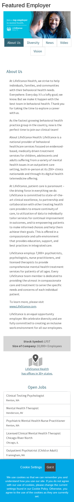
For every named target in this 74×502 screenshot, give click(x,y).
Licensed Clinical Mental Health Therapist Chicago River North (33, 437)
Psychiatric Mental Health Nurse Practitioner (35, 423)
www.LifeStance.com (22, 306)
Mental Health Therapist (22, 410)
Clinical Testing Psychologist (25, 398)
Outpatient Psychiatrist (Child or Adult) (32, 452)
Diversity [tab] (33, 42)
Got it (50, 467)
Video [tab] (64, 42)
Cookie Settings (31, 467)
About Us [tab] (13, 42)
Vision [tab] (38, 51)
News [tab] (50, 42)
